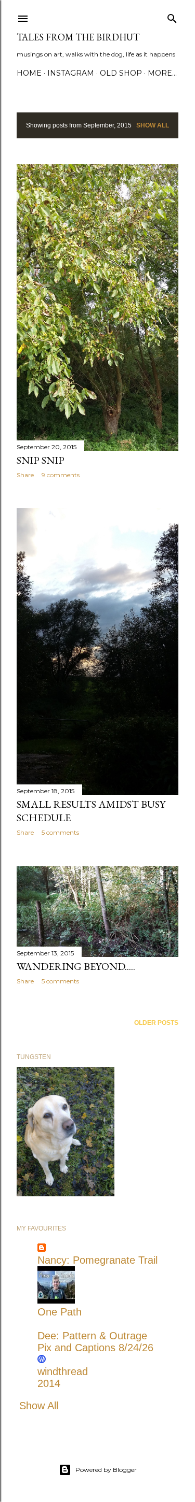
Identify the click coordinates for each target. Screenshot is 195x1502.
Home (29, 73)
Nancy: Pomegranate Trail (97, 1260)
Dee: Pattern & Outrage (92, 1335)
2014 (48, 1383)
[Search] (172, 16)
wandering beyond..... (76, 966)
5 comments (60, 832)
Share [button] (25, 475)
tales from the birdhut (78, 37)
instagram (70, 73)
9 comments (61, 475)
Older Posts (156, 1022)
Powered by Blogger (106, 1470)
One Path (59, 1312)
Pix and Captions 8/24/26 (95, 1347)
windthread (62, 1371)
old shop (121, 73)
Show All (152, 125)
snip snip (40, 460)
